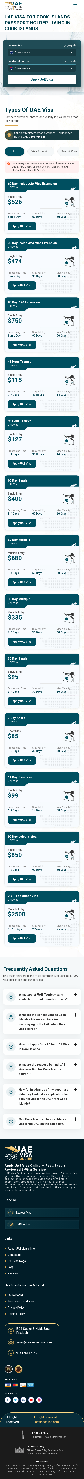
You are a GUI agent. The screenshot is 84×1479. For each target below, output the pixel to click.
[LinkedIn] (23, 1400)
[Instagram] (39, 1400)
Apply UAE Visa (42, 79)
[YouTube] (31, 1400)
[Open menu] (75, 6)
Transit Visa (69, 151)
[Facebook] (8, 1400)
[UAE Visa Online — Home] (13, 6)
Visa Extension (40, 151)
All (14, 151)
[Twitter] (16, 1400)
